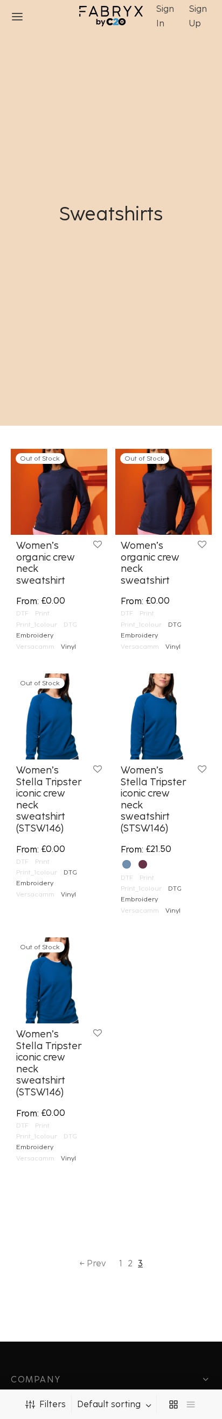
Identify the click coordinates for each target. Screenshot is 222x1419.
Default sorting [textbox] (109, 1404)
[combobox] (115, 1404)
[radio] (127, 864)
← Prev (92, 1263)
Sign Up (198, 16)
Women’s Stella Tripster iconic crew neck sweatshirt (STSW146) (48, 799)
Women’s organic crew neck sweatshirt (45, 563)
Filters (52, 1404)
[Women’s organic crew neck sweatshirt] (59, 492)
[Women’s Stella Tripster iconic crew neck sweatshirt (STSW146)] (59, 716)
